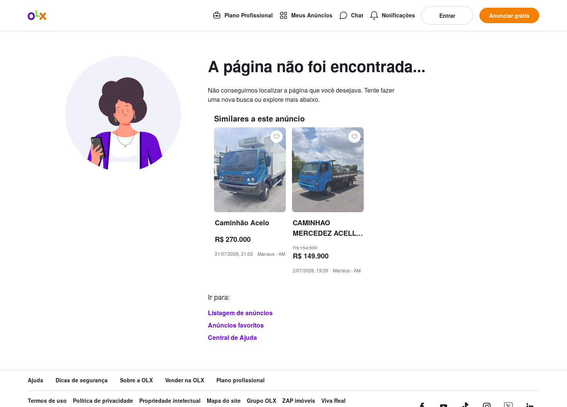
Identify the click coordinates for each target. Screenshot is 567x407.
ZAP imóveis (298, 400)
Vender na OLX (184, 380)
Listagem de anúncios (240, 312)
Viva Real (333, 400)
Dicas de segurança (82, 380)
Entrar (447, 15)
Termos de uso (47, 400)
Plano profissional (240, 380)
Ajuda (35, 380)
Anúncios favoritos (236, 325)
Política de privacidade (103, 400)
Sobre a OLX (136, 380)
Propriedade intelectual (170, 400)
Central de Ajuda (232, 337)
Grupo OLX (261, 400)
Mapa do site (224, 400)
